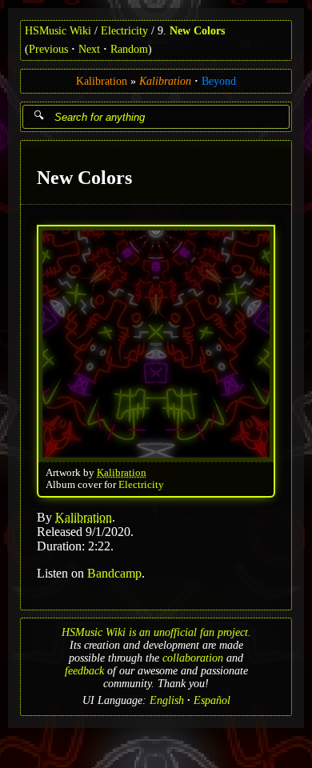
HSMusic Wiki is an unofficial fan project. (156, 632)
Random (129, 49)
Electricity (124, 31)
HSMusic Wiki (58, 31)
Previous (48, 49)
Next (89, 49)
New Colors (197, 31)
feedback (84, 671)
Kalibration (101, 81)
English (167, 700)
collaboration (192, 658)
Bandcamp (114, 572)
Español (212, 700)
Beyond (219, 81)
